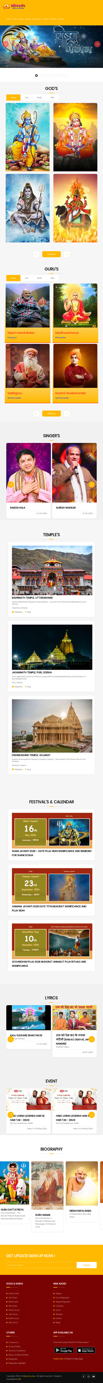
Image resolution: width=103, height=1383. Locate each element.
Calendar (60, 1306)
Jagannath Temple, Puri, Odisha (32, 672)
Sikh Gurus (13, 1322)
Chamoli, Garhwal (19, 608)
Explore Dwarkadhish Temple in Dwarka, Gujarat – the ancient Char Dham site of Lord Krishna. (49, 760)
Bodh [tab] (39, 97)
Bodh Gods (13, 1301)
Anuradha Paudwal (22, 507)
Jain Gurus (13, 1314)
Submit (86, 1265)
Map (29, 612)
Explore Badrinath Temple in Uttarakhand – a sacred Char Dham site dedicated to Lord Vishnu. (49, 602)
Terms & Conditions (17, 1350)
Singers (28, 19)
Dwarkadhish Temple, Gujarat (31, 755)
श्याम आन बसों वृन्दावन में (71, 1044)
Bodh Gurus (14, 1318)
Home (8, 19)
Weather (18, 612)
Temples (59, 1314)
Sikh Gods (13, 1306)
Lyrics (45, 19)
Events (61, 19)
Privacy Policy (15, 1346)
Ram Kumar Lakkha (67, 507)
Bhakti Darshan (29, 1376)
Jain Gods (13, 1297)
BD (20, 1379)
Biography (37, 19)
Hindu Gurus (14, 1310)
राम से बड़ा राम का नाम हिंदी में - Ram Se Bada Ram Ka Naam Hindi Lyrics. (28, 1039)
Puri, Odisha (17, 682)
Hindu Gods (14, 1293)
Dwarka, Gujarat (19, 765)
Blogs (58, 1322)
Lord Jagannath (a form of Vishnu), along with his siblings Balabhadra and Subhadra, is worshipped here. (49, 677)
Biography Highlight (17, 1363)
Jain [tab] (26, 97)
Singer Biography (63, 1301)
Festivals (53, 19)
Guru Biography (62, 1297)
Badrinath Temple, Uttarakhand (32, 597)
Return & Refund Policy (19, 1354)
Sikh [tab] (52, 97)
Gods (15, 19)
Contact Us (13, 1342)
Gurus (20, 19)
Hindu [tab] (13, 97)
